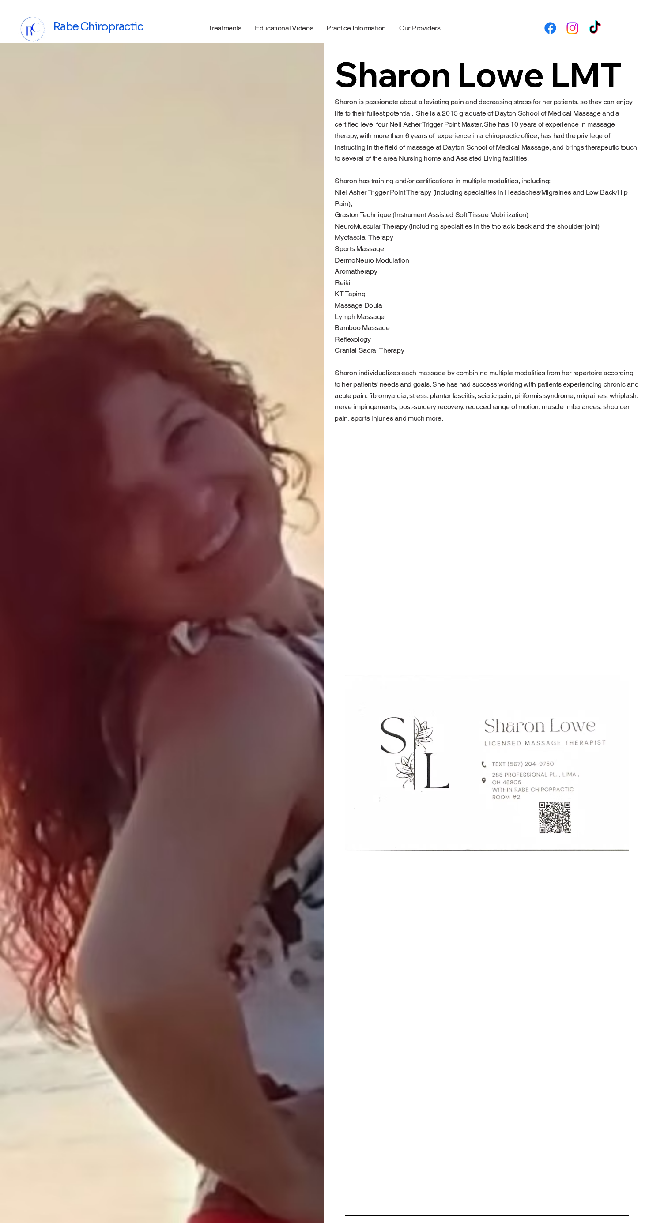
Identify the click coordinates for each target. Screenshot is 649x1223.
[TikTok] (595, 28)
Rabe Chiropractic (98, 27)
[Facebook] (550, 28)
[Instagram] (572, 28)
